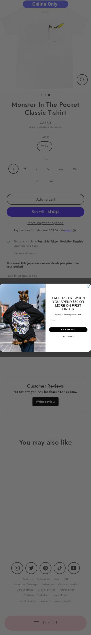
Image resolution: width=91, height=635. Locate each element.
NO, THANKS (68, 336)
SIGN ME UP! (68, 329)
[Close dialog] (88, 286)
